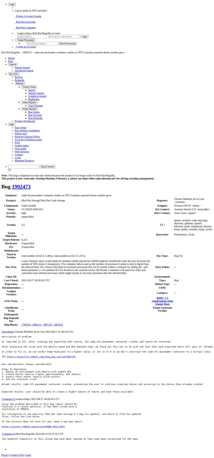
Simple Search (22, 67)
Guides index (22, 145)
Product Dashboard (25, 121)
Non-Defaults (35, 118)
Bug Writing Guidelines (27, 130)
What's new (21, 133)
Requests (19, 80)
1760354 (26, 324)
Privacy (5, 455)
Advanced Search (24, 70)
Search (12, 64)
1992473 (21, 187)
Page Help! (21, 127)
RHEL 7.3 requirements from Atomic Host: (162, 301)
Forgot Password (25, 40)
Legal (18, 157)
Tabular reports (36, 93)
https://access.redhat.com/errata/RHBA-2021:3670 (33, 426)
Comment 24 (9, 433)
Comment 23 (9, 399)
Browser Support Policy (27, 136)
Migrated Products (24, 160)
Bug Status (34, 112)
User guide (20, 148)
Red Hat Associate (25, 22)
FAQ (17, 142)
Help (11, 124)
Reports (20, 83)
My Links (13, 74)
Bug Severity (35, 115)
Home (11, 58)
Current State (29, 87)
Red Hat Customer (25, 27)
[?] (9, 169)
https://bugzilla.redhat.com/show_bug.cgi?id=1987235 (41, 356)
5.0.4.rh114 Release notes (28, 139)
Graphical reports (37, 96)
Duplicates (33, 99)
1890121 (36, 324)
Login (12, 4)
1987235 (47, 324)
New (10, 61)
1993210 (58, 324)
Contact (19, 154)
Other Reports (29, 102)
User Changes (35, 105)
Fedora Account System (28, 16)
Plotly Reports (29, 109)
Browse (19, 77)
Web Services (22, 151)
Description (8, 331)
